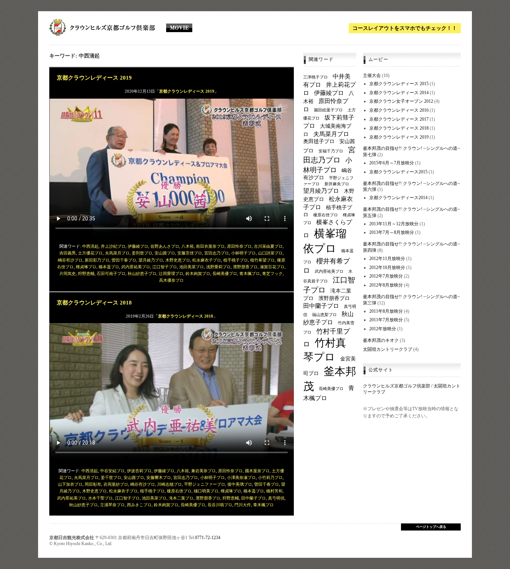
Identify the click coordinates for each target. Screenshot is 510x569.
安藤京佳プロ (189, 253)
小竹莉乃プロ (270, 477)
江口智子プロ (164, 267)
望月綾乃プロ (151, 260)
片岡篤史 (67, 273)
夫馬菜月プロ (117, 253)
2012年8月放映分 (386, 285)
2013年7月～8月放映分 (391, 232)
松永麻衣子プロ (206, 260)
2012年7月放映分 (386, 276)
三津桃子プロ (315, 77)
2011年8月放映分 (386, 311)
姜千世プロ (111, 477)
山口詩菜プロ (270, 253)
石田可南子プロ (111, 273)
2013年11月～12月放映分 (394, 223)
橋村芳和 (274, 491)
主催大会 (372, 75)
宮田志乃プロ (216, 253)
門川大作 (242, 504)
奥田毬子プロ (319, 141)
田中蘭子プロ (253, 498)
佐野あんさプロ (164, 246)
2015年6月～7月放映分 (391, 163)
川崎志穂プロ (169, 484)
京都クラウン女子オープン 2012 (401, 101)
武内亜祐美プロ (135, 267)
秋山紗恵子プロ (142, 273)
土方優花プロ (90, 253)
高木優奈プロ (171, 280)
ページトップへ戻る (431, 527)
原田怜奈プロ (239, 246)
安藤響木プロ (158, 477)
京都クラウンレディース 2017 (399, 119)
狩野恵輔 (86, 273)
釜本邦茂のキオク (381, 340)
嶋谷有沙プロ (70, 260)
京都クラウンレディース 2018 (94, 302)
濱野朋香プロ (245, 267)
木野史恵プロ (177, 260)
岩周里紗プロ (115, 484)
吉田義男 (67, 253)
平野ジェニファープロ (204, 484)
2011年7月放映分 (386, 319)
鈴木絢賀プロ (198, 273)
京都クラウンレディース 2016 (399, 110)
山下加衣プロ (70, 484)
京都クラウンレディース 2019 (94, 77)
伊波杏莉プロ (139, 471)
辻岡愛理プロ (171, 273)
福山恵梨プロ (324, 315)
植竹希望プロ (262, 260)
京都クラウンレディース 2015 (399, 83)
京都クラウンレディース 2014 (399, 92)
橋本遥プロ (109, 267)
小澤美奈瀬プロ (241, 477)
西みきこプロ (139, 504)
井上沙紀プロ (113, 246)
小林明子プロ (243, 253)
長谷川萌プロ (220, 504)
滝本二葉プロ (181, 498)
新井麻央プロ (336, 184)
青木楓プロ (249, 273)
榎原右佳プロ (179, 491)
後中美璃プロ (239, 484)
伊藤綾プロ (138, 246)
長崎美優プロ (224, 273)
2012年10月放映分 (387, 267)
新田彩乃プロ (97, 260)
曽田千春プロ (124, 260)
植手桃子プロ (235, 260)
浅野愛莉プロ (218, 267)
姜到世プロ (142, 253)
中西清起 (90, 246)
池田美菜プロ (191, 267)
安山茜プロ (165, 253)
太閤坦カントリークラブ (387, 349)
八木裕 (187, 246)
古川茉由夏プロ (268, 246)
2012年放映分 (382, 328)
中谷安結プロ (112, 471)
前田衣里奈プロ (210, 246)
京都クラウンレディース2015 (398, 171)
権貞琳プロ (86, 267)
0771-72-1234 (207, 537)
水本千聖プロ (100, 498)
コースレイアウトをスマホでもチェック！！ (404, 28)
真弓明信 (276, 498)
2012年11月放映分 (387, 258)
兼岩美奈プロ (203, 471)
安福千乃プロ (330, 151)
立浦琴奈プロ (112, 504)
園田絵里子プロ (328, 110)
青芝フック (272, 273)
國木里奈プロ (257, 471)
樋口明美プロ (206, 491)
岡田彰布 (93, 484)
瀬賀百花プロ (272, 267)
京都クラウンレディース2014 (398, 197)
